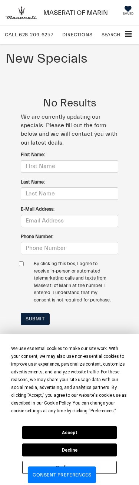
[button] (29, 34)
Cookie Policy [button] (57, 403)
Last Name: (33, 182)
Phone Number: (37, 236)
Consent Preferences (62, 475)
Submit (35, 318)
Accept (69, 432)
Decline (69, 450)
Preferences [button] (102, 410)
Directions (77, 34)
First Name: (33, 154)
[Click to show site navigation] (128, 35)
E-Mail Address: (37, 209)
